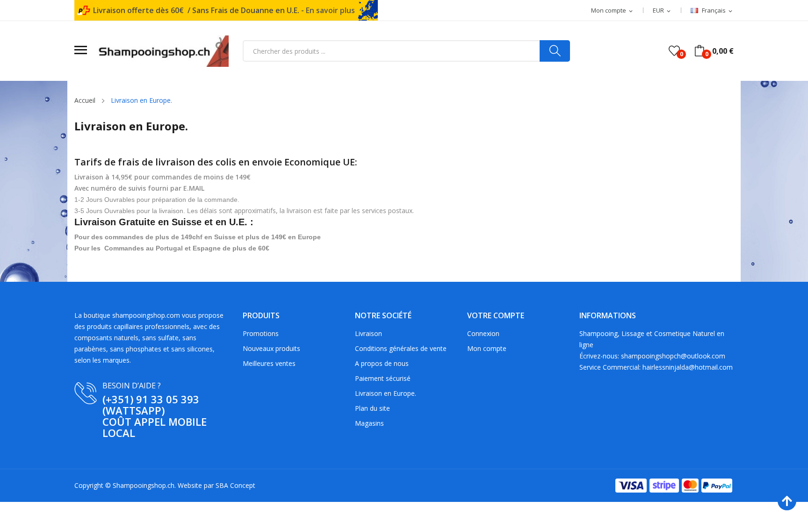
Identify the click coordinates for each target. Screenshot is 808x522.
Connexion (483, 333)
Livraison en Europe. (385, 393)
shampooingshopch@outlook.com (673, 355)
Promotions (261, 333)
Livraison (368, 333)
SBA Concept (235, 485)
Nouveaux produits (271, 348)
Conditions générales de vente (401, 348)
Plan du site (372, 408)
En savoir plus (330, 10)
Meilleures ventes (269, 363)
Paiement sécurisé (383, 378)
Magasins (369, 423)
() (674, 51)
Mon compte (486, 348)
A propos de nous (382, 363)
